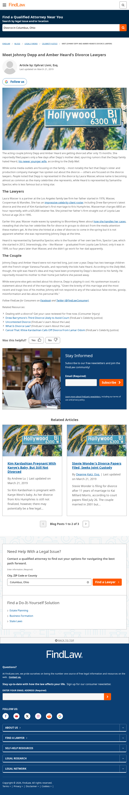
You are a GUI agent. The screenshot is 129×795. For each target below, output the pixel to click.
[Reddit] (49, 716)
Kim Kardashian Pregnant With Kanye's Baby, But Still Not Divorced (32, 467)
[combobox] (49, 582)
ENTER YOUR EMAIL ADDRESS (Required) (24, 690)
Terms (6, 786)
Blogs (17, 43)
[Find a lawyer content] (123, 737)
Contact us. (15, 677)
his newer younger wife (33, 161)
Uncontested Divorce (18, 322)
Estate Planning (19, 610)
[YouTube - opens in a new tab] (16, 716)
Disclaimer (31, 786)
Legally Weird (31, 43)
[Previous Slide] (43, 524)
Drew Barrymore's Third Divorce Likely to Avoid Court (37, 318)
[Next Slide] (86, 524)
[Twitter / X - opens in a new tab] (27, 716)
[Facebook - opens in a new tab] (6, 716)
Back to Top (66, 640)
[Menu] (4, 5)
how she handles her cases (110, 221)
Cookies (46, 786)
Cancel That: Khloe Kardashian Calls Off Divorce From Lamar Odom (45, 330)
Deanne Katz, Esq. (88, 474)
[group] (64, 476)
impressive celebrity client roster (64, 202)
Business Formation (21, 616)
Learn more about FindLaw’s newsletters (83, 396)
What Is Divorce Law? (18, 326)
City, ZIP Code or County (22, 575)
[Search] (123, 5)
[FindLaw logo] (18, 5)
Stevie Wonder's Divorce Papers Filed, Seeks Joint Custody (96, 465)
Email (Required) (75, 376)
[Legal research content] (123, 758)
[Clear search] (87, 582)
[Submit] (107, 696)
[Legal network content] (123, 768)
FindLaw (6, 43)
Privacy (17, 786)
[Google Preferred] (60, 716)
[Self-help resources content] (123, 748)
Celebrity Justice (49, 43)
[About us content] (123, 727)
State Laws (16, 621)
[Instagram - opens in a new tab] (38, 716)
